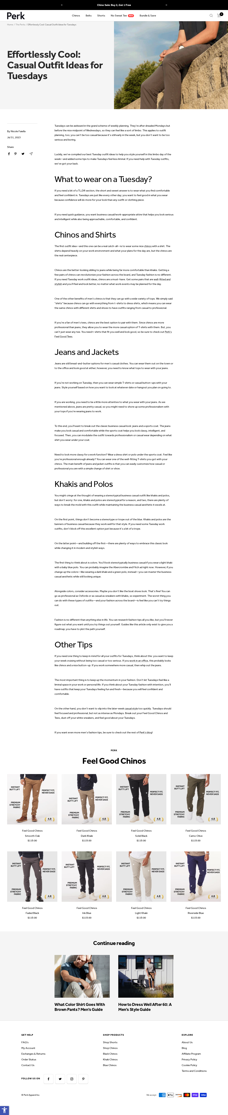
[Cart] (219, 15)
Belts (89, 15)
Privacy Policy (189, 1059)
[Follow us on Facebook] (48, 1079)
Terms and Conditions (194, 1070)
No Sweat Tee (119, 15)
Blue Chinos (109, 1065)
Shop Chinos (110, 1048)
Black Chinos (110, 1053)
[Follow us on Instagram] (72, 1079)
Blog (184, 1048)
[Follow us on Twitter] (60, 1079)
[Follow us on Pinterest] (83, 1079)
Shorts (101, 15)
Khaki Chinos (110, 1059)
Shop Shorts (110, 1042)
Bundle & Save (148, 15)
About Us (187, 1042)
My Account (28, 1048)
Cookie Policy (189, 1065)
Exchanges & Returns (33, 1053)
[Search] (211, 15)
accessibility (4, 1110)
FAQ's (24, 1042)
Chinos (76, 15)
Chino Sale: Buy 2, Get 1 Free (114, 5)
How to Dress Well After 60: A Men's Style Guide (145, 1007)
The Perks (20, 24)
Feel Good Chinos (32, 830)
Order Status (28, 1059)
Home (10, 24)
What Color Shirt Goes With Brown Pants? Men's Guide (80, 1007)
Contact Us (27, 1065)
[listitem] (9, 153)
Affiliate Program (191, 1053)
